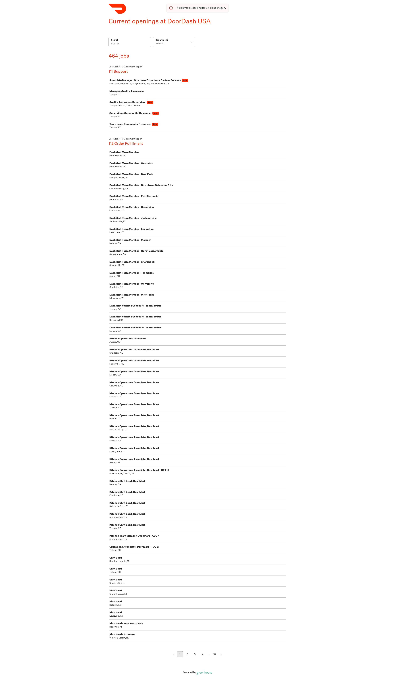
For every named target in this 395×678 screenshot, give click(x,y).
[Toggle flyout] (192, 42)
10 (214, 654)
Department (162, 40)
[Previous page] (173, 654)
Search (114, 40)
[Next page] (221, 654)
